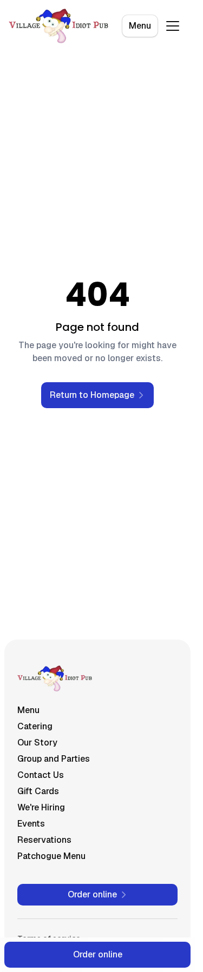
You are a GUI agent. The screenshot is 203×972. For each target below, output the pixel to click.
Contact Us (40, 775)
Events (31, 823)
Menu (140, 25)
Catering (35, 726)
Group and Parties (53, 758)
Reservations (44, 839)
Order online (97, 954)
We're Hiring (41, 807)
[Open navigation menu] (173, 26)
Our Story (37, 742)
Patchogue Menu (51, 856)
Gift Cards (38, 791)
